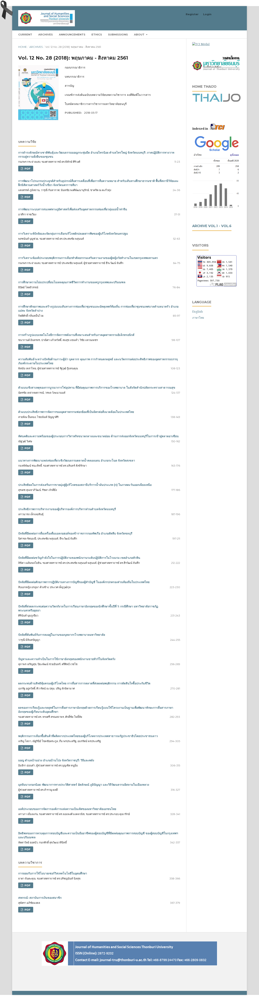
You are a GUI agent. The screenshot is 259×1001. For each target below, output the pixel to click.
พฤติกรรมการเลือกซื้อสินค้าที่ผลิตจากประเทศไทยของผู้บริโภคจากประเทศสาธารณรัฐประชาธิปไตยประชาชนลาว (88, 736)
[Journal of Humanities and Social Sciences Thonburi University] (216, 143)
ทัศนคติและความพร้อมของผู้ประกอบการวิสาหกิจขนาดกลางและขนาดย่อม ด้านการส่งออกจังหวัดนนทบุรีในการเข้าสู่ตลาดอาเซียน (98, 436)
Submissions (118, 34)
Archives (45, 34)
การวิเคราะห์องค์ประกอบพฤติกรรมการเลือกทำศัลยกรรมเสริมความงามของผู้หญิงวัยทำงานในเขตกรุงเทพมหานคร (88, 258)
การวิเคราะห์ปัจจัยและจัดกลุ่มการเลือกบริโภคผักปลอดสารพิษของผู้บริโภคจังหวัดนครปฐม (73, 233)
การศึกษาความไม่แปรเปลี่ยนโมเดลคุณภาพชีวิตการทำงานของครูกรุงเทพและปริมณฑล (71, 282)
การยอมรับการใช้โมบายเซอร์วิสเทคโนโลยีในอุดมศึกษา (52, 873)
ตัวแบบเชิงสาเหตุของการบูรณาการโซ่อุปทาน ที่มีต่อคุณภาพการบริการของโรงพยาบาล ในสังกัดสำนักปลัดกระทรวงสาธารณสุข (96, 387)
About (139, 34)
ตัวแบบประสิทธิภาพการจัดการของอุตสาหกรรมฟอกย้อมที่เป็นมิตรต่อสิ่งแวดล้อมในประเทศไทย (76, 412)
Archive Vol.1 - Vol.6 (211, 226)
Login (207, 14)
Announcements (72, 34)
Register (192, 14)
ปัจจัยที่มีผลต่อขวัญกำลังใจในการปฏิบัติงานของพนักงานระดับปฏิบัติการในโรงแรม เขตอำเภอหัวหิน (79, 558)
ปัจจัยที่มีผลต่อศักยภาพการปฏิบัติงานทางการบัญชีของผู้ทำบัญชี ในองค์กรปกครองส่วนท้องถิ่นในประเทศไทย (84, 582)
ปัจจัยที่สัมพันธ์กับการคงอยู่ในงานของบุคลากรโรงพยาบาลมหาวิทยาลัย (61, 635)
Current (25, 34)
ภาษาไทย (198, 317)
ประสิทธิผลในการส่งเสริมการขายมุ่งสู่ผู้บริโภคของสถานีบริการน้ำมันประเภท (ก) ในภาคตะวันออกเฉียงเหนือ (85, 485)
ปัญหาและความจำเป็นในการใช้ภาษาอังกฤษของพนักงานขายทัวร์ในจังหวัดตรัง (66, 659)
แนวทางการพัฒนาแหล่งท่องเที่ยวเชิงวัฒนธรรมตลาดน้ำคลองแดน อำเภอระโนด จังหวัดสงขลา (76, 460)
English (197, 311)
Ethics (96, 34)
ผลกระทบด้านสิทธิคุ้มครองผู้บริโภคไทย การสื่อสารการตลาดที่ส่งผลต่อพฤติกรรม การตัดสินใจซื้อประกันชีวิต (84, 683)
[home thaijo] (216, 101)
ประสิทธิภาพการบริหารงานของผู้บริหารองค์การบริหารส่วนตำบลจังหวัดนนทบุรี (67, 509)
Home (22, 46)
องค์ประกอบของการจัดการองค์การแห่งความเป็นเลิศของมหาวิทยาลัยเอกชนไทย (67, 809)
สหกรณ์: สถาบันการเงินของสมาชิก (40, 898)
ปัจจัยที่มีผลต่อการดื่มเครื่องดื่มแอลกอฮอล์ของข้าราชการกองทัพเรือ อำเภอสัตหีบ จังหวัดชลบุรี (75, 533)
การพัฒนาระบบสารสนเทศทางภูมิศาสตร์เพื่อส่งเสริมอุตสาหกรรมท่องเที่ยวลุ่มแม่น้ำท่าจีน (72, 209)
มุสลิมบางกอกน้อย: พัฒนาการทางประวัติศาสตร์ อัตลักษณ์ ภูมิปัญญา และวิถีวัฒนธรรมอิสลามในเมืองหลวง (83, 784)
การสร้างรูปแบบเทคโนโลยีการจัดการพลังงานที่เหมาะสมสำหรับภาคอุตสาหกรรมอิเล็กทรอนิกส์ (76, 335)
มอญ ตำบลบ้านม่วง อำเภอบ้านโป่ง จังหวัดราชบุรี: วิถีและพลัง (56, 760)
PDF (27, 168)
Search (232, 34)
